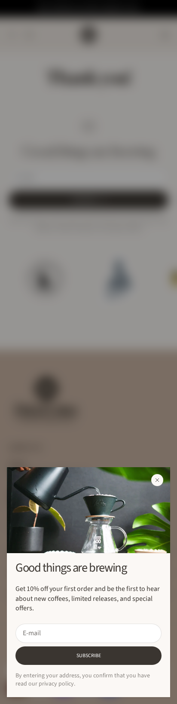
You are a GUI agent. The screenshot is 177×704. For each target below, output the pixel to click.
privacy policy (56, 684)
